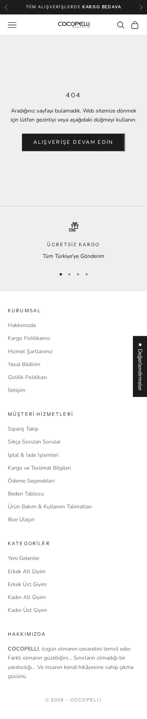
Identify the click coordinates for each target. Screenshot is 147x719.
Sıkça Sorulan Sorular (34, 441)
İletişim (16, 390)
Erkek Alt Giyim (26, 571)
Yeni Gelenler (24, 558)
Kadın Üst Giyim (27, 610)
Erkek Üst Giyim (27, 584)
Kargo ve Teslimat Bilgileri (39, 468)
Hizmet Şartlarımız (30, 351)
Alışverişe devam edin (73, 142)
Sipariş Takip (23, 429)
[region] (73, 241)
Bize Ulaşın (21, 519)
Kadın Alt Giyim (27, 597)
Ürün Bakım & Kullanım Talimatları (50, 506)
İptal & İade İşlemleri (33, 455)
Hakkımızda (22, 325)
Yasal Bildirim (24, 364)
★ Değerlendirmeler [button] (140, 366)
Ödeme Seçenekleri (31, 481)
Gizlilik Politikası (27, 377)
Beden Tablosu (26, 493)
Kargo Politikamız (29, 338)
